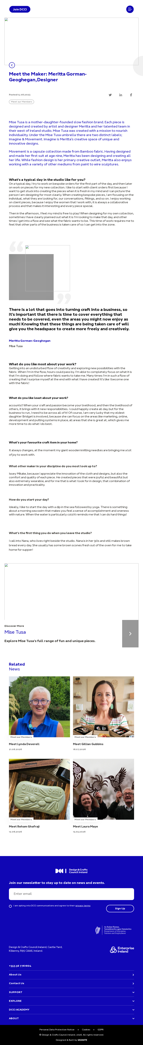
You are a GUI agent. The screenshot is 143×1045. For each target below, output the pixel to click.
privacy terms (82, 906)
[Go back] (12, 65)
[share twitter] (110, 95)
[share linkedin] (121, 95)
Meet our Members (21, 102)
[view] (39, 713)
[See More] (130, 633)
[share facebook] (131, 95)
